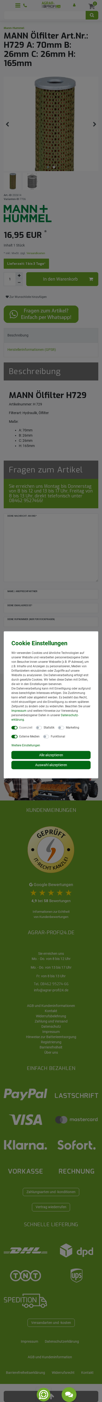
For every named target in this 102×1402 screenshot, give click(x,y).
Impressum (18, 710)
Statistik (49, 727)
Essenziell (25, 727)
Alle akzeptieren (51, 755)
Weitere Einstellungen (25, 745)
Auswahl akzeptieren (51, 765)
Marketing (72, 727)
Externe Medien (29, 736)
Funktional (58, 736)
